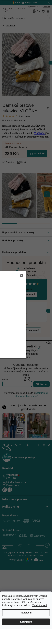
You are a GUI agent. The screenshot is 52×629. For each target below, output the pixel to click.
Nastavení (26, 612)
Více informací (39, 605)
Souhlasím (26, 622)
